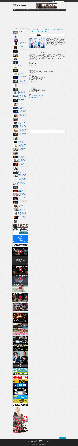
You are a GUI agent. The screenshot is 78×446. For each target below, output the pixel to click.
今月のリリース (33, 9)
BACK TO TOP (62, 438)
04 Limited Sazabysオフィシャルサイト (36, 95)
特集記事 (27, 9)
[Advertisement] (39, 18)
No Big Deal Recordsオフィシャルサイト (36, 97)
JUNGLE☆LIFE (19, 5)
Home (29, 441)
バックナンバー (21, 9)
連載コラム (39, 9)
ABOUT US (15, 9)
